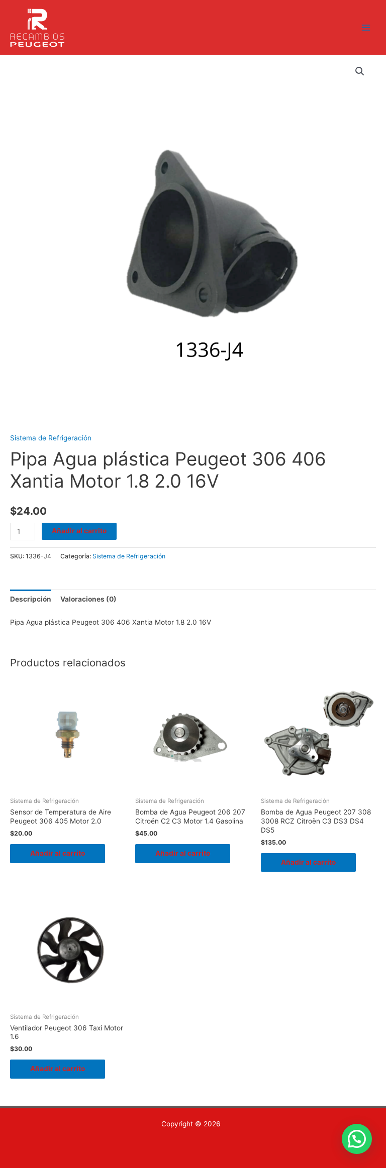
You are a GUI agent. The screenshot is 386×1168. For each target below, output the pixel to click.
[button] (360, 71)
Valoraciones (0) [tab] (88, 599)
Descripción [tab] (30, 599)
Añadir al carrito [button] (57, 853)
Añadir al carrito (79, 531)
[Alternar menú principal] (366, 27)
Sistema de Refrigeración (50, 438)
